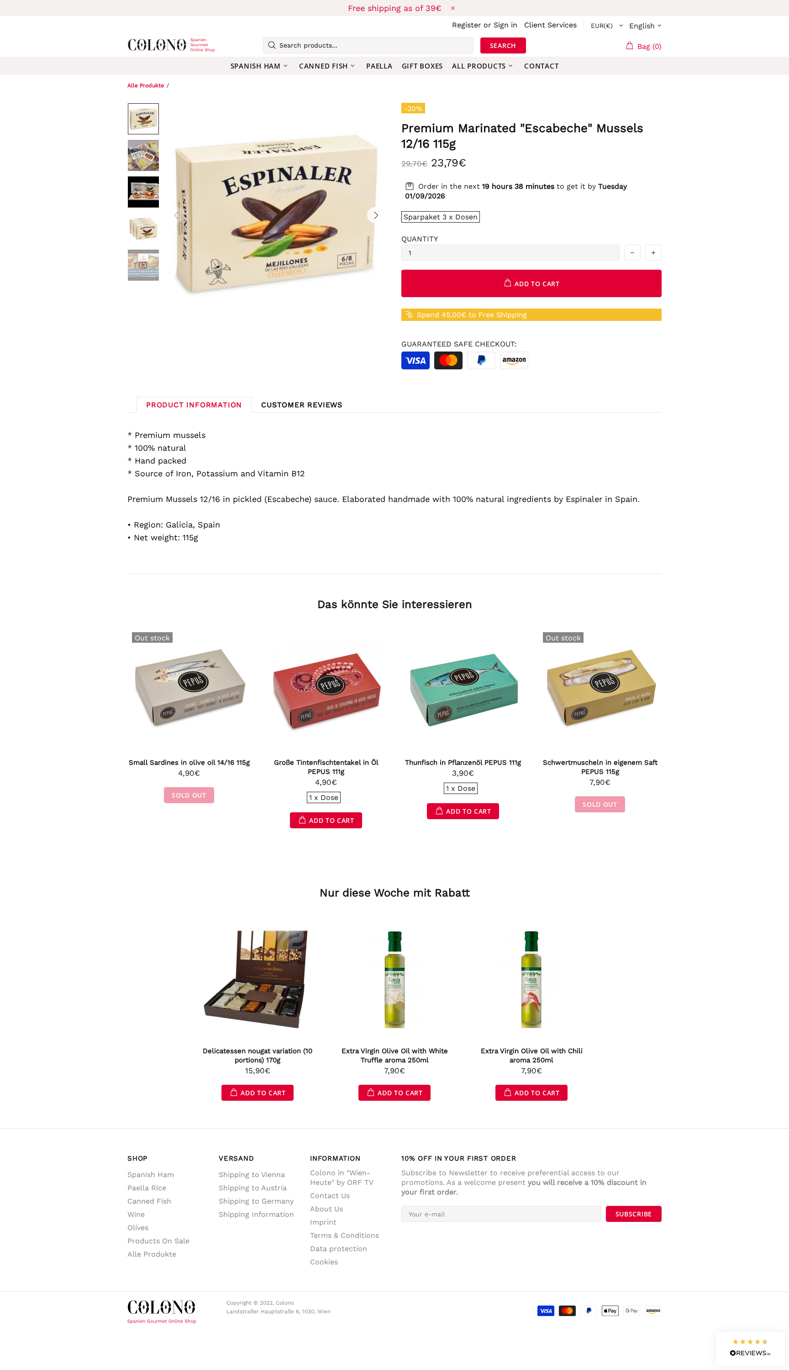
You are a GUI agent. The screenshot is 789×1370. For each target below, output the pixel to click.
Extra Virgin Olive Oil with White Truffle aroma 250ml (395, 1055)
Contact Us (330, 1195)
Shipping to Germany (256, 1201)
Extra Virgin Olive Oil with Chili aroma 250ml (532, 1055)
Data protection (338, 1248)
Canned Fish (149, 1201)
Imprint (323, 1222)
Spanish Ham (150, 1174)
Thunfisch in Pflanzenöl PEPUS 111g (463, 762)
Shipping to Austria (253, 1187)
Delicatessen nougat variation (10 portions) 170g (257, 1055)
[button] (750, 1348)
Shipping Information (256, 1214)
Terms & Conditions (344, 1235)
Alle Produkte (145, 85)
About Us (326, 1209)
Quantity (419, 239)
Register (466, 25)
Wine (136, 1214)
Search (503, 45)
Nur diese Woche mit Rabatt (395, 892)
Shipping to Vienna (252, 1174)
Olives (137, 1227)
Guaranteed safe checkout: (459, 344)
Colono (142, 45)
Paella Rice (146, 1187)
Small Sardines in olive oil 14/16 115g (189, 762)
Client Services (550, 25)
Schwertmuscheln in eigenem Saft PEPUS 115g (600, 767)
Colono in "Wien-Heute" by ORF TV (341, 1177)
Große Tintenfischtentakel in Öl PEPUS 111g (326, 767)
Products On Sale (158, 1241)
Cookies (324, 1262)
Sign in (505, 25)
